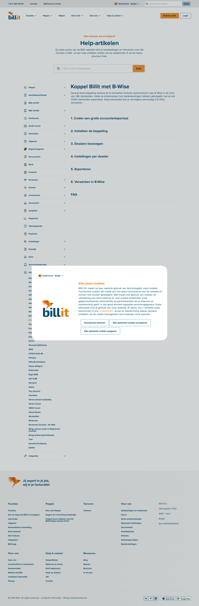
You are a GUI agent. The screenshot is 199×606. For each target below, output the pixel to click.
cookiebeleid (106, 311)
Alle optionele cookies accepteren (130, 322)
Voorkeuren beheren (94, 322)
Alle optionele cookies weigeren (100, 331)
